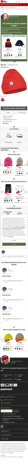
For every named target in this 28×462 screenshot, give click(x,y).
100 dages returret (7, 118)
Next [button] (25, 135)
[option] (14, 81)
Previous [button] (2, 135)
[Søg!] (25, 7)
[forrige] (3, 46)
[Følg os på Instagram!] (3, 427)
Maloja (3, 65)
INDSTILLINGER (14, 240)
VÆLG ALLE (14, 244)
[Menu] (2, 7)
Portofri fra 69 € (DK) (8, 116)
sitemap (21, 456)
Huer (3, 11)
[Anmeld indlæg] (10, 274)
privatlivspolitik (11, 236)
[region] (14, 231)
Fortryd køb (4, 439)
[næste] (24, 46)
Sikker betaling (8, 379)
